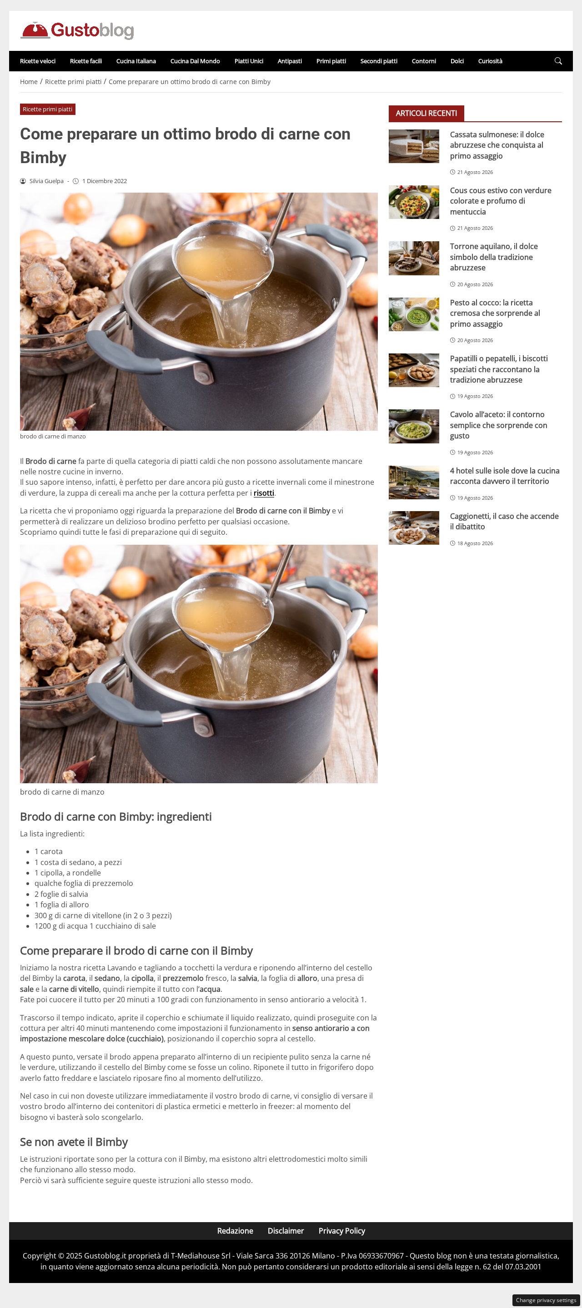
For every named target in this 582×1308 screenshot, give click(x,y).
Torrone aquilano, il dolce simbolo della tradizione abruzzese (494, 257)
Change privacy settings (546, 1300)
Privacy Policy (342, 1231)
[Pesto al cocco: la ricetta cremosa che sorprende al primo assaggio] (414, 314)
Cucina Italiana (136, 61)
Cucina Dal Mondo (195, 61)
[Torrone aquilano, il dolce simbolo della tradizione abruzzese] (414, 258)
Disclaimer (286, 1231)
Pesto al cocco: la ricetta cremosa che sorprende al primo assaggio (495, 313)
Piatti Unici (249, 61)
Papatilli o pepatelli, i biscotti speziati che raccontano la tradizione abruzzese (499, 369)
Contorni (424, 61)
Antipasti (290, 61)
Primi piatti (331, 61)
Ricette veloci (37, 61)
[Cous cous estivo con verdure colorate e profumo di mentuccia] (414, 202)
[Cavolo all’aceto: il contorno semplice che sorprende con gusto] (414, 426)
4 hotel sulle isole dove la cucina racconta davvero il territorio (505, 476)
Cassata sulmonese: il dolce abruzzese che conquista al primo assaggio (497, 145)
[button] (558, 61)
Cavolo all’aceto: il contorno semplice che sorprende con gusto (498, 425)
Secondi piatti (379, 61)
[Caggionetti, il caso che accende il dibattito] (414, 528)
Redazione (235, 1231)
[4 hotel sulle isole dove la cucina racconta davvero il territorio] (414, 482)
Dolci (457, 61)
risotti (264, 493)
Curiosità (490, 61)
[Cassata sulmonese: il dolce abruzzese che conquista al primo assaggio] (414, 146)
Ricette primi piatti (47, 109)
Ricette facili (86, 61)
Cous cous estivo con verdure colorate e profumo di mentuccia (501, 201)
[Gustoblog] (77, 30)
